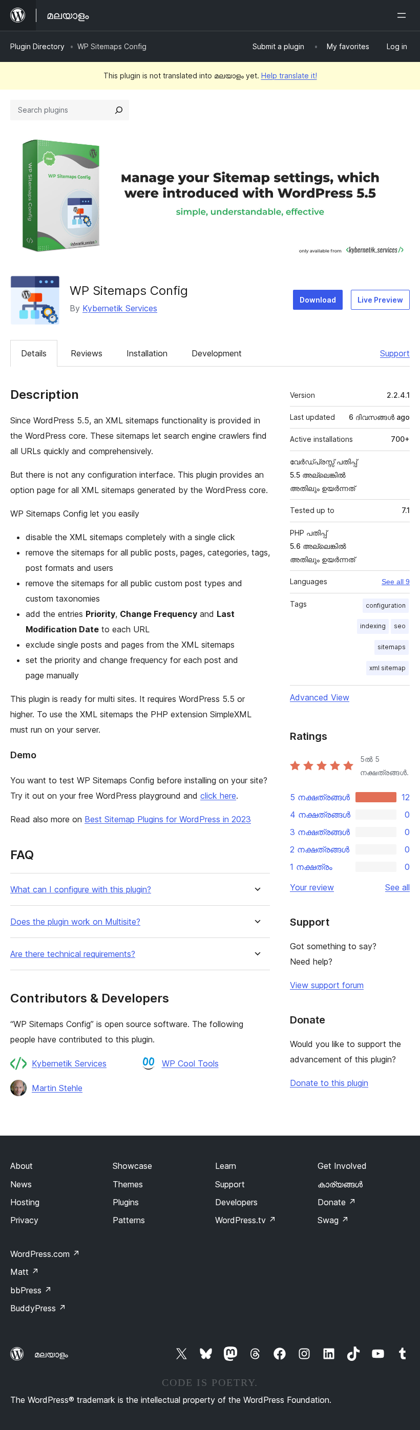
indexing (373, 626)
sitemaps (391, 647)
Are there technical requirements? (72, 954)
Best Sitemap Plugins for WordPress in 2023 (168, 819)
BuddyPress (38, 1308)
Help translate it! (289, 75)
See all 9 (396, 582)
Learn (225, 1166)
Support (395, 353)
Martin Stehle (57, 1088)
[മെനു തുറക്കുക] (403, 15)
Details (34, 353)
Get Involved (342, 1166)
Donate (337, 1202)
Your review (312, 887)
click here (218, 796)
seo (400, 626)
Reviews (86, 353)
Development (217, 353)
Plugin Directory (37, 46)
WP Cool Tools (190, 1063)
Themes (128, 1184)
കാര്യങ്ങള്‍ (340, 1184)
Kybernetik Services (119, 308)
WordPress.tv (245, 1220)
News (21, 1184)
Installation (147, 353)
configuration (386, 605)
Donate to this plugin (329, 1083)
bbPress (31, 1290)
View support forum (327, 985)
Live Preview (380, 299)
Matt (24, 1272)
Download (318, 299)
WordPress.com (45, 1254)
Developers (236, 1202)
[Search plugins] (119, 110)
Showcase (132, 1166)
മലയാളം (51, 1354)
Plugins (126, 1202)
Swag (333, 1220)
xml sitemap (387, 668)
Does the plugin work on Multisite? (75, 922)
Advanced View (319, 697)
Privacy (24, 1220)
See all (397, 887)
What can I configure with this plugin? (80, 889)
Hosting (24, 1202)
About (21, 1166)
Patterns (129, 1220)
